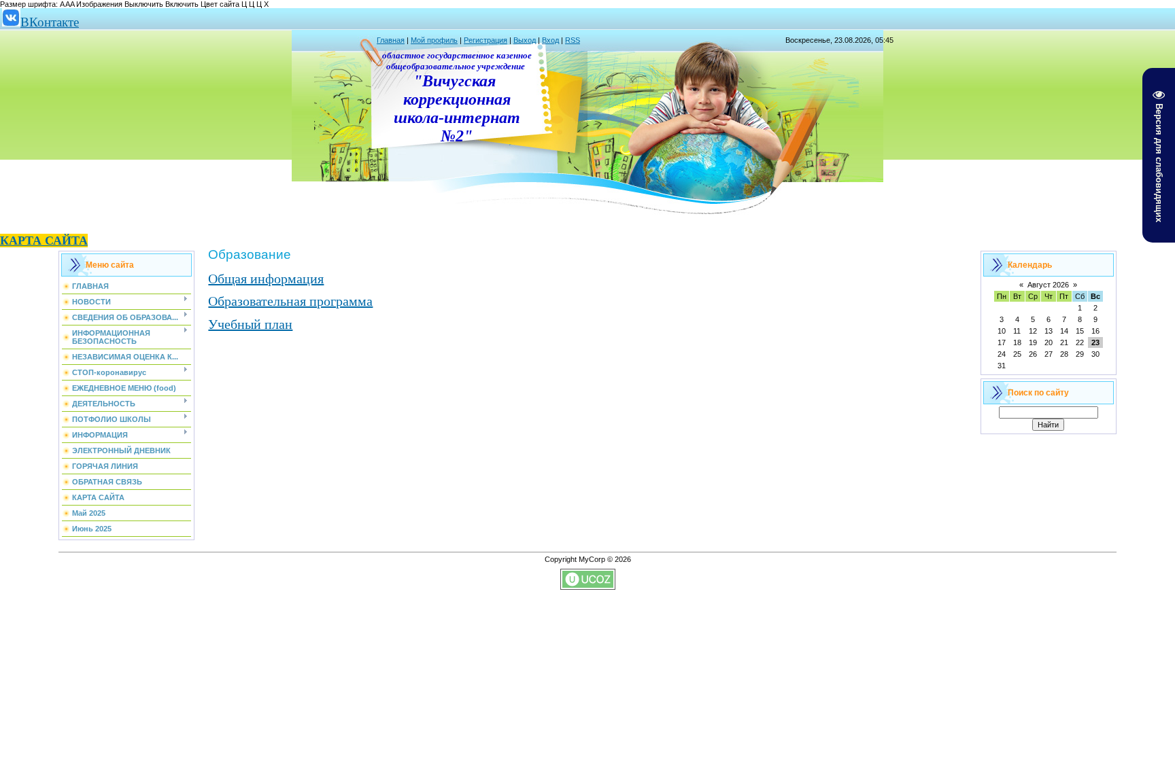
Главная (391, 40)
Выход (524, 40)
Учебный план (250, 324)
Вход (550, 40)
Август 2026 (1048, 285)
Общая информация (266, 278)
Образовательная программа (290, 301)
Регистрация (485, 40)
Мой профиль (434, 40)
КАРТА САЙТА (44, 240)
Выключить (143, 4)
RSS (572, 40)
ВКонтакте (49, 22)
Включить (182, 4)
